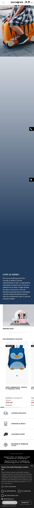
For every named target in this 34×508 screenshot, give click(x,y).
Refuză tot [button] (25, 502)
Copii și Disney (7, 9)
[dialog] (17, 486)
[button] (17, 499)
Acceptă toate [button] (9, 502)
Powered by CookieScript (9, 506)
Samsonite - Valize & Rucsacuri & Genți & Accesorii (17, 7)
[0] (27, 3)
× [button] (32, 466)
